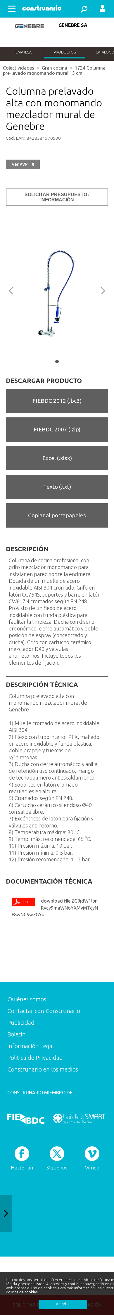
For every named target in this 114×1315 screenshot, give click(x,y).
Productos (65, 52)
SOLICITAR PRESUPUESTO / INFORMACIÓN (57, 197)
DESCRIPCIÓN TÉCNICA (42, 684)
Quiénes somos (26, 999)
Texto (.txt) (57, 486)
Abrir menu (11, 9)
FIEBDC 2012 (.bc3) (57, 401)
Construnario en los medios (42, 1069)
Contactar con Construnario (43, 1011)
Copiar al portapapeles (57, 515)
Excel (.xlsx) (57, 458)
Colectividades (18, 67)
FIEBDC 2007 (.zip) (57, 429)
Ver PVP (23, 164)
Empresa (23, 52)
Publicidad (20, 1022)
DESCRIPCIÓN (27, 548)
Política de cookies (22, 1292)
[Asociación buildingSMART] (79, 1118)
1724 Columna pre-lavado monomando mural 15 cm (54, 70)
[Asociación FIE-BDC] (25, 1118)
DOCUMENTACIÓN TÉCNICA (49, 881)
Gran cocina (54, 67)
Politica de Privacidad (35, 1057)
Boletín (16, 1034)
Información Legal (30, 1046)
